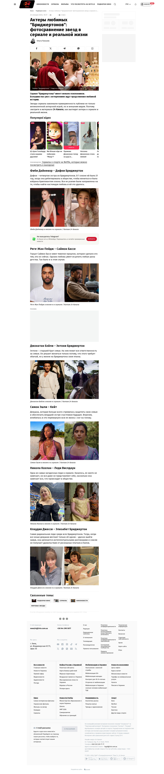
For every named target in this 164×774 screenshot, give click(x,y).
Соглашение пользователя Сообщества (105, 646)
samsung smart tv (129, 759)
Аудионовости (39, 680)
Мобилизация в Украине (96, 665)
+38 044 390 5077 (64, 628)
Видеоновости (39, 677)
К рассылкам (69, 729)
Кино (32, 11)
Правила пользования (90, 648)
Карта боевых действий (68, 671)
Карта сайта (122, 646)
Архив (120, 643)
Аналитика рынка (91, 701)
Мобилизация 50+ (91, 673)
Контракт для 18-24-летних (95, 679)
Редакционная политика (88, 633)
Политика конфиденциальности (108, 625)
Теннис (114, 707)
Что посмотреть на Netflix (83, 4)
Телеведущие (87, 641)
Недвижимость (91, 698)
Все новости (39, 665)
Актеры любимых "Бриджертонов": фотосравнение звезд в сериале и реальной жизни (74, 11)
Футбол (114, 704)
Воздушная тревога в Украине (71, 677)
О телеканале (87, 637)
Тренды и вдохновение (93, 707)
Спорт (113, 698)
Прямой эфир (39, 674)
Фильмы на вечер (40, 707)
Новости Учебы (66, 698)
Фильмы (65, 4)
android (91, 759)
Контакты (121, 630)
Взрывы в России (66, 685)
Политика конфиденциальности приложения (108, 640)
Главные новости (40, 668)
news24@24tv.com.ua (39, 628)
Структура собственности (123, 638)
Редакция (86, 629)
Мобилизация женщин (93, 676)
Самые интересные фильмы (44, 701)
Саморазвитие (65, 712)
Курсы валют (116, 671)
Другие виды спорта (118, 713)
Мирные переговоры (67, 674)
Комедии (37, 710)
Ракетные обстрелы (67, 668)
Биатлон (114, 710)
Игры (120, 650)
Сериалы (55, 4)
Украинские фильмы (41, 704)
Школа (62, 706)
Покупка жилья (91, 704)
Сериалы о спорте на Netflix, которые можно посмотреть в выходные (58, 163)
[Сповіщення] (135, 4)
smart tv (116, 759)
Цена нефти (115, 668)
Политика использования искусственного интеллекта (106, 632)
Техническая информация (122, 625)
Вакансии (121, 634)
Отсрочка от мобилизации (95, 682)
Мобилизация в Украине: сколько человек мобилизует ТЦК (96, 687)
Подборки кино (104, 4)
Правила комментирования (107, 652)
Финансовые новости (119, 674)
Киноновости (43, 4)
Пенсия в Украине (118, 685)
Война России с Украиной (71, 665)
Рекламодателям (89, 645)
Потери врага (65, 688)
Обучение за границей (68, 715)
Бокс (113, 701)
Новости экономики (120, 665)
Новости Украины (40, 671)
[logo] (27, 4)
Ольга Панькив (43, 41)
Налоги (114, 682)
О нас (85, 625)
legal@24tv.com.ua (110, 746)
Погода (36, 683)
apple (103, 759)
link (58, 644)
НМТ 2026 (63, 709)
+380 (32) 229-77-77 (97, 744)
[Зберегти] (92, 48)
